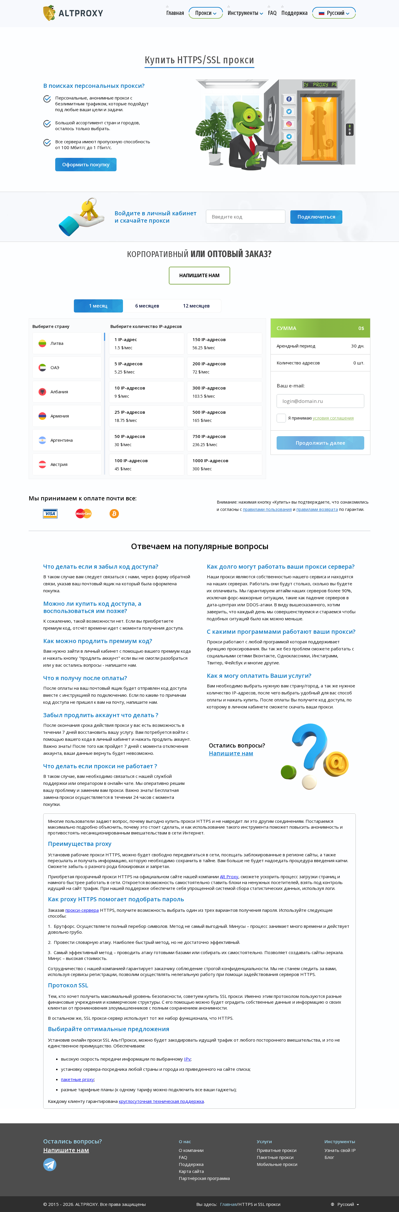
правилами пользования (267, 509)
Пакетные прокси (275, 1157)
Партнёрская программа (204, 1178)
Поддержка (191, 1164)
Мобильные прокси (277, 1164)
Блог (329, 1157)
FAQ (183, 1157)
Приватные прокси (276, 1150)
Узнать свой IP (340, 1150)
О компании (191, 1150)
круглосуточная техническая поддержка (161, 1101)
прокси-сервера (82, 910)
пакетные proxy (77, 1079)
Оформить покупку (86, 164)
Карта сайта (191, 1171)
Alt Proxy (229, 876)
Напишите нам (199, 275)
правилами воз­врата (317, 509)
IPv (187, 1059)
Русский (345, 1204)
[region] (68, 403)
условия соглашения (333, 418)
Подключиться (316, 216)
